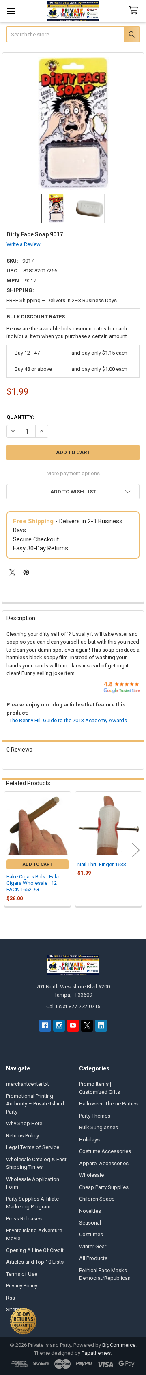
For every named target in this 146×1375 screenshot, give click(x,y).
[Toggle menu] (11, 11)
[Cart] (135, 10)
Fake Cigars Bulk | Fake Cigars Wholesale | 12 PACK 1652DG (33, 883)
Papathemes (96, 1353)
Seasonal (90, 1223)
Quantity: (20, 417)
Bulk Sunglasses (98, 1127)
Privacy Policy (21, 1286)
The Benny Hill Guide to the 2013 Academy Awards (68, 720)
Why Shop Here (24, 1123)
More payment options (73, 473)
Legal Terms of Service (32, 1147)
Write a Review (23, 244)
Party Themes (94, 1116)
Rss (10, 1298)
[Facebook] (45, 1025)
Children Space (96, 1199)
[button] (73, 491)
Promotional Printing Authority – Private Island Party (35, 1104)
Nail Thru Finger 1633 (101, 864)
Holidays (89, 1140)
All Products (93, 1258)
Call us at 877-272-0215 (73, 1006)
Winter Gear (92, 1246)
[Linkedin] (101, 1025)
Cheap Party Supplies (104, 1187)
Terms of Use (21, 1274)
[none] (73, 123)
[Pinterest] (26, 572)
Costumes (91, 1234)
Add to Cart (37, 864)
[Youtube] (73, 1025)
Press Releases (24, 1219)
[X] (12, 572)
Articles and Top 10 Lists (35, 1262)
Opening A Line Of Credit (35, 1250)
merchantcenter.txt (27, 1084)
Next (136, 850)
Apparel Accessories (104, 1163)
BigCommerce (118, 1345)
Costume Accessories (105, 1151)
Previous (10, 850)
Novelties (90, 1211)
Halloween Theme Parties (108, 1104)
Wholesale (91, 1175)
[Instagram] (59, 1025)
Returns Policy (22, 1136)
